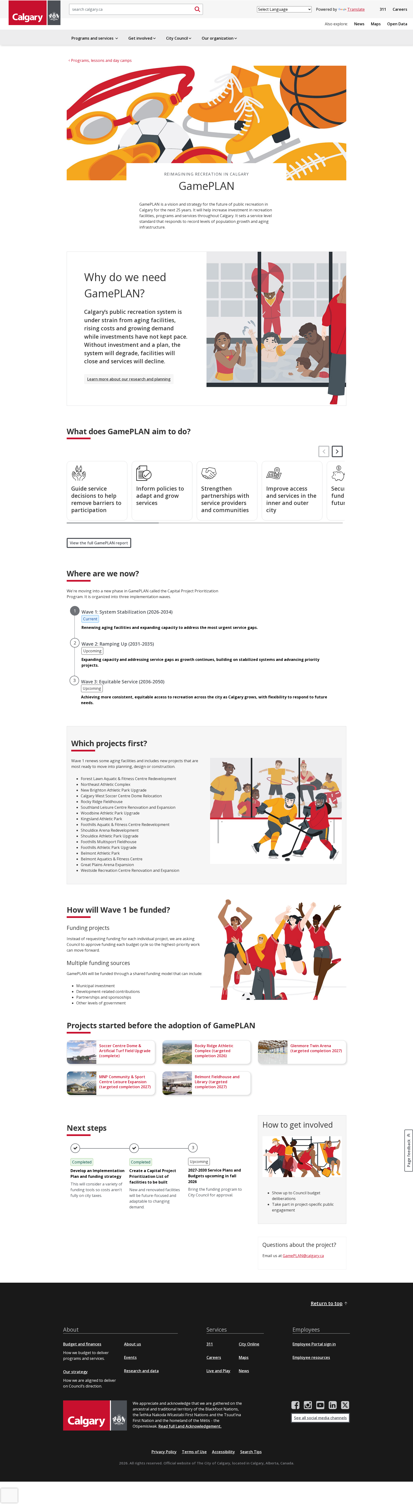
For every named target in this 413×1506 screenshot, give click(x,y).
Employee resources (311, 1357)
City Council (177, 38)
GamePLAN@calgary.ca (303, 1255)
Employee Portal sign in (314, 1344)
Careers (400, 9)
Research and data (141, 1370)
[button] (337, 451)
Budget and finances (82, 1344)
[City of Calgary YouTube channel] (320, 1405)
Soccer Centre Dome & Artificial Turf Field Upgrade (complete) (125, 1050)
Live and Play (218, 1370)
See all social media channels (320, 1417)
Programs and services (92, 38)
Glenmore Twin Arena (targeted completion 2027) (316, 1048)
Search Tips (251, 1451)
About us (132, 1344)
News (359, 24)
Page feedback (408, 1152)
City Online (249, 1344)
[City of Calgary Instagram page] (308, 1405)
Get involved (140, 38)
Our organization (218, 38)
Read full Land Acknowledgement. (190, 1426)
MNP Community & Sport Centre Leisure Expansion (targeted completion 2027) (125, 1081)
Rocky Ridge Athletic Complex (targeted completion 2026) (214, 1050)
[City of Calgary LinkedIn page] (332, 1405)
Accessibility (223, 1451)
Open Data (397, 24)
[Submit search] (197, 9)
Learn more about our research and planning (128, 379)
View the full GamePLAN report (99, 543)
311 (383, 9)
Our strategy (75, 1371)
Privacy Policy (164, 1451)
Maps (376, 24)
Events (130, 1357)
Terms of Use (194, 1451)
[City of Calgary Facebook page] (295, 1405)
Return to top (326, 1303)
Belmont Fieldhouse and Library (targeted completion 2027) (217, 1081)
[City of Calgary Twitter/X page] (345, 1405)
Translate (356, 9)
